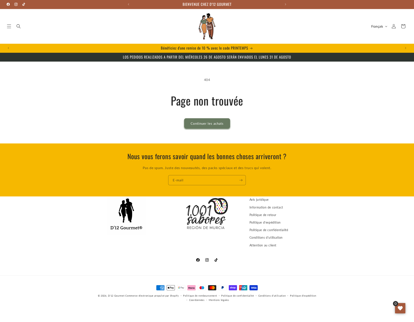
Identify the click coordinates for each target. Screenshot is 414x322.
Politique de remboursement (200, 295)
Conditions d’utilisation (272, 295)
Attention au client (262, 245)
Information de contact (266, 207)
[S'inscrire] (241, 180)
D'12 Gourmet (116, 295)
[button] (9, 26)
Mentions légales (219, 300)
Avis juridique (259, 199)
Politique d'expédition (265, 222)
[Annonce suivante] (285, 4)
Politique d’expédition (303, 295)
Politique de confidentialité (268, 230)
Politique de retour (262, 215)
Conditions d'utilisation (266, 237)
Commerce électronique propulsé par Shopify (152, 295)
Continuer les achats (207, 123)
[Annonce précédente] (128, 4)
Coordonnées (197, 300)
